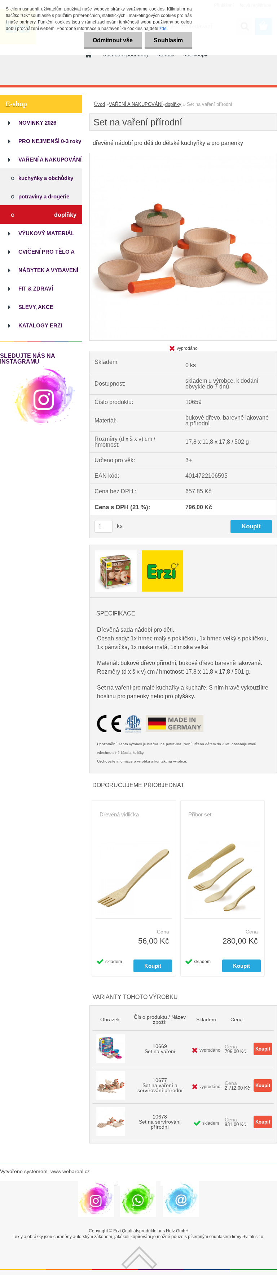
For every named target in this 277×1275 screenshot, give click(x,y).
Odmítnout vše (113, 40)
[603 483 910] (138, 1183)
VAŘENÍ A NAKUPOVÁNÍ (136, 104)
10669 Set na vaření (160, 1048)
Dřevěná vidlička (119, 814)
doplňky (173, 104)
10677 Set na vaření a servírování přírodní (160, 1085)
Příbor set (199, 814)
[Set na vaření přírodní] (183, 156)
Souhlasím (168, 40)
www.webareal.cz (70, 1171)
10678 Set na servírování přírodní (160, 1122)
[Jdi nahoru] (139, 1249)
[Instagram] (43, 367)
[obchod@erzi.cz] (181, 1183)
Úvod (99, 104)
